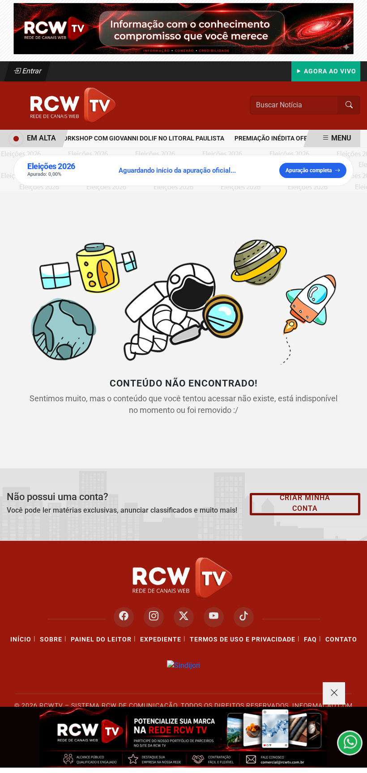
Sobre (51, 639)
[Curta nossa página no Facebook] (124, 617)
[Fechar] (334, 693)
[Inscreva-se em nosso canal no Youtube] (214, 617)
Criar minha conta (305, 503)
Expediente (160, 639)
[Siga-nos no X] (184, 617)
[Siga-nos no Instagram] (154, 617)
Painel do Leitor (101, 639)
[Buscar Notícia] (349, 105)
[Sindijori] (183, 665)
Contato (341, 639)
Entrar (31, 71)
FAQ (310, 639)
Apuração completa (309, 170)
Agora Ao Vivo (329, 71)
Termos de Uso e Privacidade (242, 639)
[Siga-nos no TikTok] (244, 617)
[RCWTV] (183, 28)
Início (20, 639)
